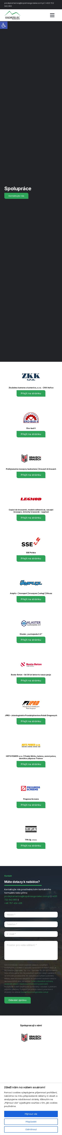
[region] (31, 1109)
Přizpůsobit (31, 1121)
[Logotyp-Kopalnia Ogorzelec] (12, 11)
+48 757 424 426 (13, 903)
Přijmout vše (31, 1114)
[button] (3, 25)
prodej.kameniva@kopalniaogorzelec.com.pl (24, 3)
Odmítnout (31, 1129)
